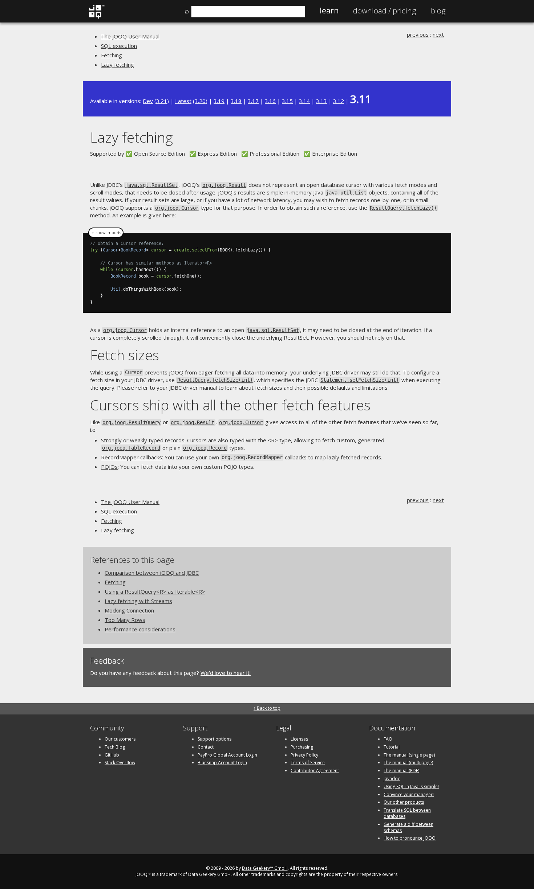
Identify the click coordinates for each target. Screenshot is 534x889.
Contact (206, 747)
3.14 (304, 101)
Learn (329, 10)
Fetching (111, 55)
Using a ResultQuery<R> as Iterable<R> (155, 591)
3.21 (161, 101)
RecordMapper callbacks (131, 457)
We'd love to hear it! (226, 672)
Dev (148, 101)
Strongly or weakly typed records (143, 440)
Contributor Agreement (315, 770)
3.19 (219, 101)
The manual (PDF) (401, 770)
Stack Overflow (120, 762)
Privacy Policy (304, 755)
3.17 (253, 101)
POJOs (109, 466)
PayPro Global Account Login (227, 755)
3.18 (236, 101)
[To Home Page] (96, 17)
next (438, 34)
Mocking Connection (129, 610)
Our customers (120, 739)
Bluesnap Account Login (222, 762)
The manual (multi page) (408, 762)
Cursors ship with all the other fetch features (230, 404)
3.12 (338, 101)
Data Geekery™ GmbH (265, 868)
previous (418, 34)
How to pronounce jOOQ (410, 838)
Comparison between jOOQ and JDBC (152, 572)
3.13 (321, 101)
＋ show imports (106, 232)
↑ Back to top (267, 708)
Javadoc (392, 778)
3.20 (200, 101)
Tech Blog (115, 747)
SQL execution (119, 45)
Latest (183, 101)
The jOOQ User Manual (130, 36)
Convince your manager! (409, 794)
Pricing (384, 10)
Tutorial (392, 747)
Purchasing (302, 747)
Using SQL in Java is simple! (411, 786)
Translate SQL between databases (407, 813)
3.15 (287, 101)
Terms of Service (308, 762)
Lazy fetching (117, 64)
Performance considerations (140, 629)
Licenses (299, 739)
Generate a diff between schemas (408, 827)
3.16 (270, 101)
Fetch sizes (124, 354)
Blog (438, 10)
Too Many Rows (125, 619)
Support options (214, 739)
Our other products (404, 802)
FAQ (388, 739)
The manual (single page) (409, 755)
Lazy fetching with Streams (138, 601)
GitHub (112, 755)
